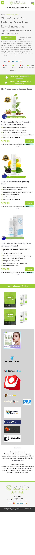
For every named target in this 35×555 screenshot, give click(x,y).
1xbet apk (17, 448)
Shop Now (8, 38)
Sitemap (26, 510)
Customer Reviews (19, 83)
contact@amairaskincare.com (20, 500)
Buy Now (29, 141)
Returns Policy (19, 78)
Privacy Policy (10, 510)
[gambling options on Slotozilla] (12, 438)
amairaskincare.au (17, 460)
